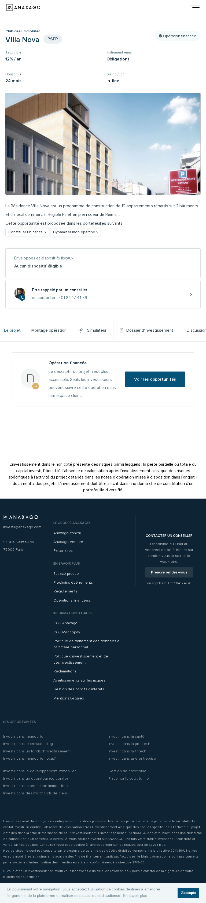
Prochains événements (73, 582)
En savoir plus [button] (135, 895)
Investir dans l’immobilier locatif (29, 758)
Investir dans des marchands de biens (35, 793)
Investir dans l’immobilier (24, 736)
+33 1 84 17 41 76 (179, 583)
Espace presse (66, 573)
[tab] (146, 330)
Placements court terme (128, 778)
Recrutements (65, 591)
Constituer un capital (26, 232)
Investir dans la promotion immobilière (35, 785)
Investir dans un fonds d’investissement (37, 751)
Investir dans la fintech (127, 751)
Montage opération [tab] (49, 330)
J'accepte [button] (188, 893)
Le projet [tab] (12, 330)
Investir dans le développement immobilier (39, 771)
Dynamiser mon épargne (74, 232)
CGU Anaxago (65, 623)
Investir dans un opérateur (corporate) (35, 778)
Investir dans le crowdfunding (28, 743)
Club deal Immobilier (22, 31)
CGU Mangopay (66, 632)
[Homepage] (23, 7)
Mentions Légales (68, 698)
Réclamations (64, 671)
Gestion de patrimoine (127, 771)
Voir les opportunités (155, 379)
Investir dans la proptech (129, 743)
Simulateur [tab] (95, 330)
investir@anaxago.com (22, 527)
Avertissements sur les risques (79, 680)
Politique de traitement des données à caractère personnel (86, 644)
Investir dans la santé (126, 736)
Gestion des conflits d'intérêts (78, 689)
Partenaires (63, 550)
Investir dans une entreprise (132, 758)
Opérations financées (71, 600)
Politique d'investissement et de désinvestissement (80, 659)
